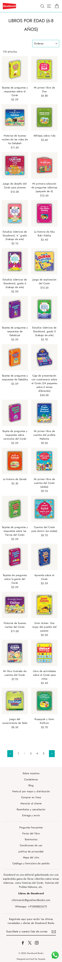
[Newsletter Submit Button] (54, 932)
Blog (31, 785)
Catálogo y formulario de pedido (31, 863)
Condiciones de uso (31, 845)
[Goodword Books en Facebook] (23, 942)
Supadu (41, 959)
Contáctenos (31, 779)
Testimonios (31, 839)
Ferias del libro (31, 833)
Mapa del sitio (31, 857)
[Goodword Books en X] (30, 942)
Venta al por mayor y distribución (31, 791)
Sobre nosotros (31, 773)
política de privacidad (31, 851)
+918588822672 (37, 906)
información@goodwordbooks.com (31, 900)
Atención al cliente (30, 803)
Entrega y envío (31, 815)
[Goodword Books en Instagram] (37, 942)
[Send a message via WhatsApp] (55, 955)
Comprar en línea (31, 797)
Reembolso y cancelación (31, 809)
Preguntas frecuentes (31, 827)
